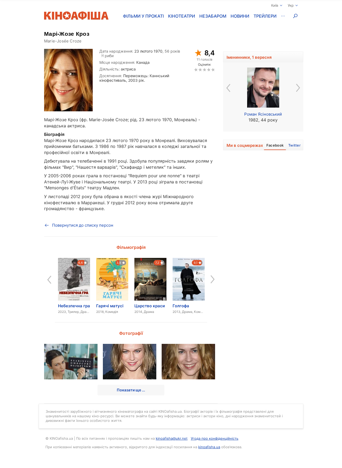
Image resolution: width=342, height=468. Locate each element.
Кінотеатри (181, 16)
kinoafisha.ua (209, 447)
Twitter (294, 145)
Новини (240, 16)
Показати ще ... (131, 390)
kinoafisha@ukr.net (172, 438)
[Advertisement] (263, 275)
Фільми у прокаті (143, 16)
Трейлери (265, 16)
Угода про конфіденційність (214, 438)
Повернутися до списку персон (82, 225)
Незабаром (212, 16)
